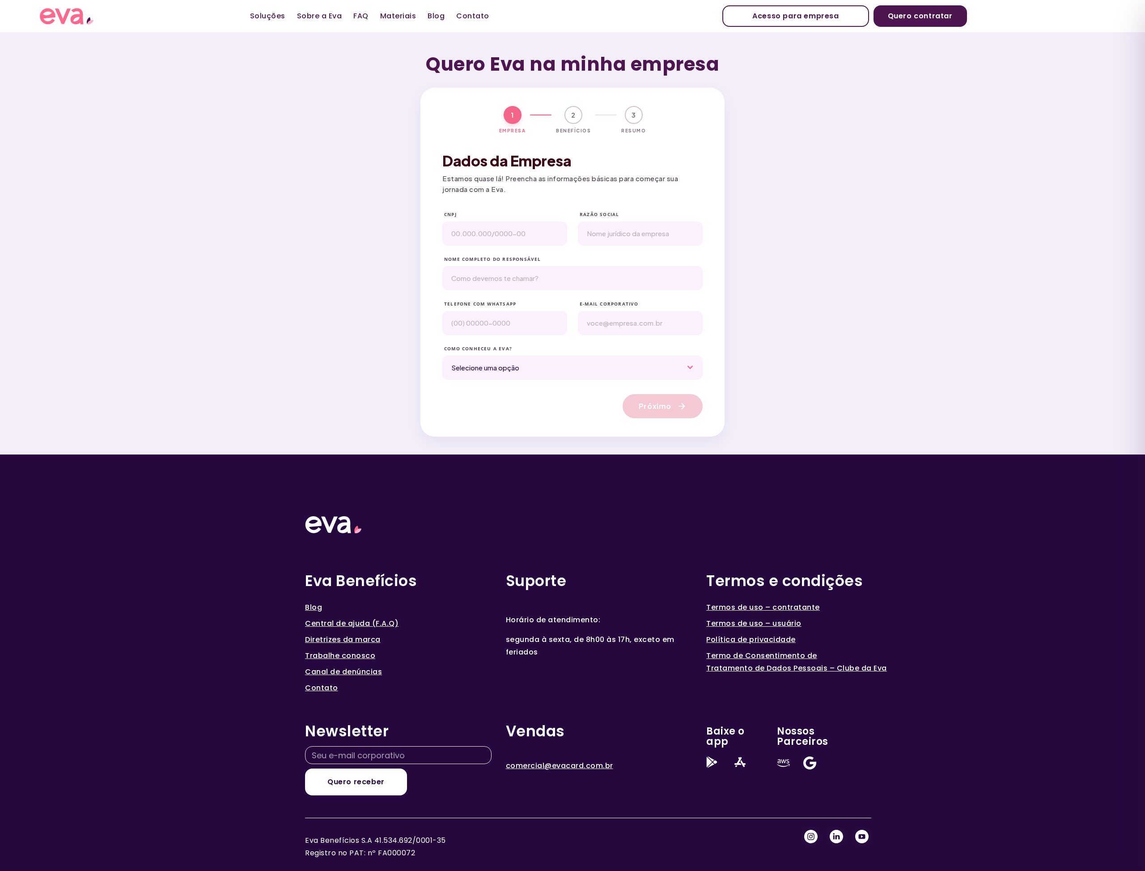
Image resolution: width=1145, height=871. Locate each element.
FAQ (361, 16)
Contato (472, 16)
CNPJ (450, 214)
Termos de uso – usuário (754, 623)
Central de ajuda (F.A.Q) (352, 623)
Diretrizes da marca (343, 639)
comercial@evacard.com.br (559, 766)
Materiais (398, 16)
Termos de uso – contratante (763, 607)
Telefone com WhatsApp (480, 304)
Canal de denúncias (343, 672)
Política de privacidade (751, 639)
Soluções (267, 16)
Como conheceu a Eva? (478, 348)
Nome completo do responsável (492, 259)
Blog (436, 16)
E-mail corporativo (609, 304)
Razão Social (599, 214)
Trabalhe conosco (340, 655)
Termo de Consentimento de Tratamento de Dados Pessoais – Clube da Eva (796, 661)
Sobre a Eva (319, 16)
